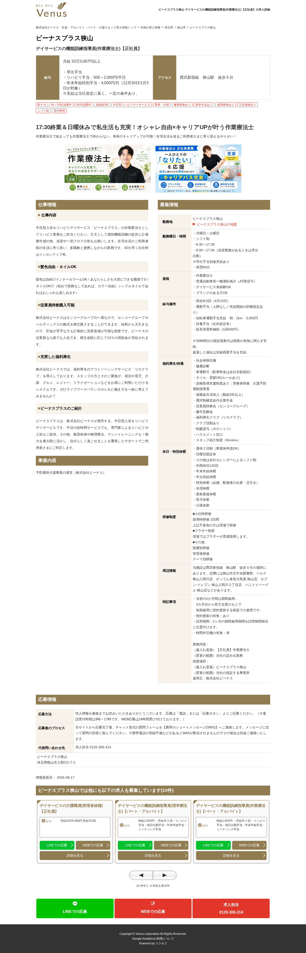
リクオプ (161, 943)
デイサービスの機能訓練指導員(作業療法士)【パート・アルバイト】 (230, 808)
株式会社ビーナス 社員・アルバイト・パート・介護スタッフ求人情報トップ (86, 27)
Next (165, 875)
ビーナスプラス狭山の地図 (217, 224)
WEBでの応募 (93, 845)
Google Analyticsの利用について (153, 938)
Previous (141, 875)
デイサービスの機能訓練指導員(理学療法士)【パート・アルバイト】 (152, 808)
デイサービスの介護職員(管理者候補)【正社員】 (71, 808)
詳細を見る (75, 855)
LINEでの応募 (57, 845)
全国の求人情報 (150, 27)
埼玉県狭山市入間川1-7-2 (58, 762)
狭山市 (181, 27)
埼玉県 (168, 27)
